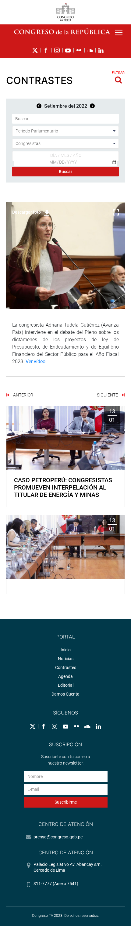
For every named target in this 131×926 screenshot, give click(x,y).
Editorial (65, 685)
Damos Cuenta (65, 694)
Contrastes (65, 667)
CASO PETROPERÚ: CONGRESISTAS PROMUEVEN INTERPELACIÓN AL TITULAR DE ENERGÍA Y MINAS (63, 487)
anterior (22, 394)
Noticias (65, 658)
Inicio (66, 649)
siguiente (108, 394)
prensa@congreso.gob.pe (58, 836)
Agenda (65, 676)
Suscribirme (66, 802)
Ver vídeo (35, 361)
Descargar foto (26, 212)
